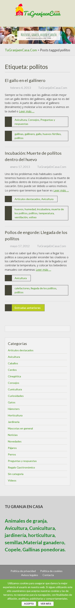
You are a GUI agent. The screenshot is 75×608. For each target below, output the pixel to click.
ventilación (21, 217)
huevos (19, 209)
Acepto (29, 603)
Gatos (11, 402)
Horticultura (15, 415)
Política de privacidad (23, 571)
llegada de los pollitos (43, 288)
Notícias (13, 434)
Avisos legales (29, 575)
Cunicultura (15, 389)
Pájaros (12, 447)
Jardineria (13, 421)
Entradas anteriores (28, 307)
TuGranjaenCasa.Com (21, 50)
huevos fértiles (52, 134)
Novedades (15, 441)
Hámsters (14, 408)
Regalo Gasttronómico (21, 467)
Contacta (48, 575)
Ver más (46, 603)
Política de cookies (51, 571)
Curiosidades (16, 395)
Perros (12, 454)
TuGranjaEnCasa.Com (52, 87)
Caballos (13, 363)
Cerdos (12, 369)
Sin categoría (15, 474)
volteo (33, 217)
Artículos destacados (27, 199)
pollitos (19, 138)
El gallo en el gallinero (25, 80)
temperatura (46, 213)
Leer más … (26, 111)
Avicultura (21, 119)
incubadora (43, 209)
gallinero (30, 134)
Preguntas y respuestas (22, 461)
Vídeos (12, 480)
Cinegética (14, 376)
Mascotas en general (20, 428)
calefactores (22, 288)
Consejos (33, 119)
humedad (30, 209)
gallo (39, 134)
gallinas (19, 134)
